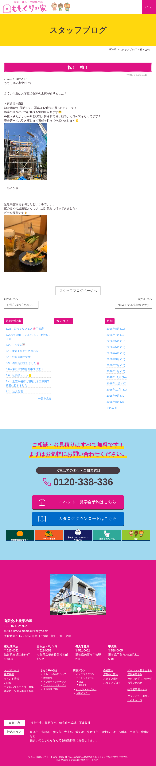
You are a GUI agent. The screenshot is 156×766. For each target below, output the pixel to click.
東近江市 (92, 731)
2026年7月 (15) (116, 334)
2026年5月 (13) (116, 346)
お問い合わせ (134, 682)
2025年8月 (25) (116, 401)
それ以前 (112, 407)
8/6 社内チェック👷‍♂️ (19, 375)
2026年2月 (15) (116, 365)
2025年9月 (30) (116, 395)
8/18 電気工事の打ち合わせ (22, 350)
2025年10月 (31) (117, 389)
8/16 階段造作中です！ (19, 357)
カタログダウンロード (139, 678)
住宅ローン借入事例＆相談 (19, 691)
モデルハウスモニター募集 (19, 687)
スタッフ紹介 (110, 678)
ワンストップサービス (54, 685)
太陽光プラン (83, 693)
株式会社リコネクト (90, 760)
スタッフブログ (112, 682)
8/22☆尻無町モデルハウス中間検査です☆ (28, 336)
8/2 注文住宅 (14, 391)
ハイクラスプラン (85, 674)
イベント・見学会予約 (139, 670)
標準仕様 (48, 678)
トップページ (11, 670)
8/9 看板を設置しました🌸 (23, 363)
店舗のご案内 (110, 674)
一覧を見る (44, 398)
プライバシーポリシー (139, 696)
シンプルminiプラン (86, 689)
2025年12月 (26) (117, 377)
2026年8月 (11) (116, 328)
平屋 (81, 681)
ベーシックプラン (85, 678)
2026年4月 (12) (116, 353)
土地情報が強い (51, 689)
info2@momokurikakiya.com (31, 630)
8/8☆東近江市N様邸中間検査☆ (25, 369)
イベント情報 (11, 678)
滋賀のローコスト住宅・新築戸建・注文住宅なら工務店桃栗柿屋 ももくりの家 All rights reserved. (82, 757)
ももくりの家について (54, 674)
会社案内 (108, 670)
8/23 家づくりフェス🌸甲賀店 (25, 328)
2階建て (83, 685)
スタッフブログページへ (78, 291)
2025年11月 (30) (116, 383)
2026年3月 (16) (116, 359)
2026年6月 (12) (116, 340)
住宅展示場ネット (137, 689)
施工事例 (9, 674)
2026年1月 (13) (116, 371)
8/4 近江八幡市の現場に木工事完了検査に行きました (28, 383)
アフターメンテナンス (54, 681)
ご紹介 (7, 682)
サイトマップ (134, 700)
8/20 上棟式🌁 (15, 344)
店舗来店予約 (134, 674)
